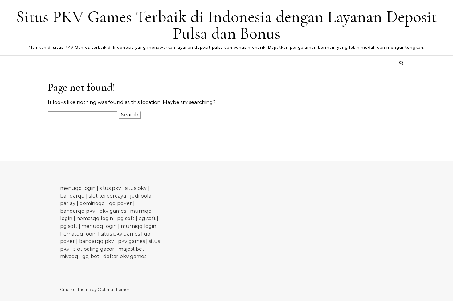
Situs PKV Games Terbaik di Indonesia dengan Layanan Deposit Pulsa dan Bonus (226, 24)
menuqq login (78, 188)
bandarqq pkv (77, 211)
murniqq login (138, 226)
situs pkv (110, 188)
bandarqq (72, 196)
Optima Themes (113, 289)
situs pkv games (120, 234)
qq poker (120, 203)
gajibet (90, 256)
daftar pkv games (124, 256)
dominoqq (92, 203)
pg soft (125, 218)
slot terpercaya (107, 196)
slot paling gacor (93, 249)
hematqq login (94, 218)
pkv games (112, 211)
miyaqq (69, 256)
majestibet (131, 249)
